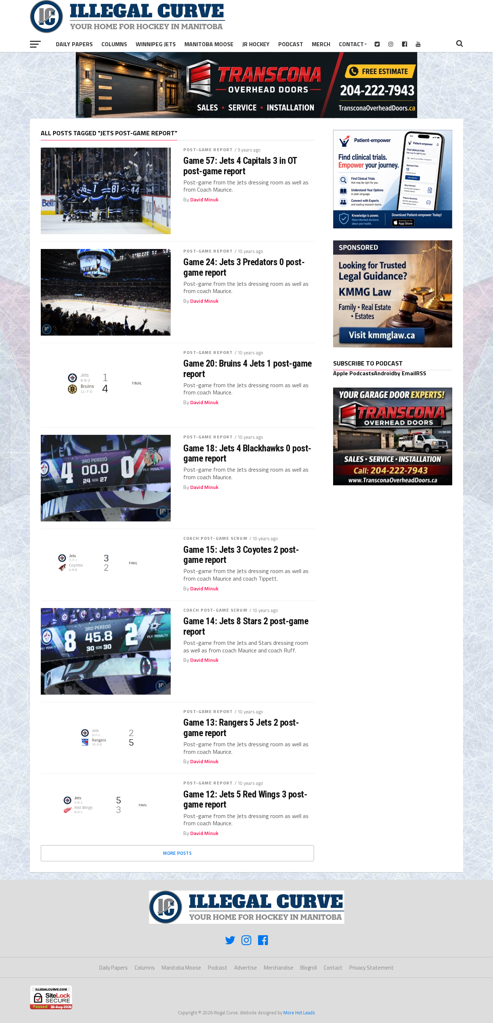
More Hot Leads (299, 1012)
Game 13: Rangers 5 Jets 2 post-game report (241, 727)
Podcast (290, 44)
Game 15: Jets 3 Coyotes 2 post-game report (241, 555)
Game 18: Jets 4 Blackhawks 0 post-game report (247, 453)
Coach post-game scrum (215, 538)
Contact (351, 44)
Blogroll (308, 967)
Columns (114, 44)
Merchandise (278, 967)
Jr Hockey (256, 44)
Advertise (245, 967)
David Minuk (204, 200)
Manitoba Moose (209, 44)
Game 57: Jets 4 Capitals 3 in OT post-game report (240, 166)
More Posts (177, 853)
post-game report (208, 149)
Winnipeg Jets (156, 44)
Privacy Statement (371, 967)
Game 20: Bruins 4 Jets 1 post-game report (247, 368)
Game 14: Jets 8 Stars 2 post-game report (245, 626)
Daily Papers (74, 44)
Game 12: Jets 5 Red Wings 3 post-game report (245, 799)
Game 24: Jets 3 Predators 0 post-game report (244, 267)
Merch (321, 44)
